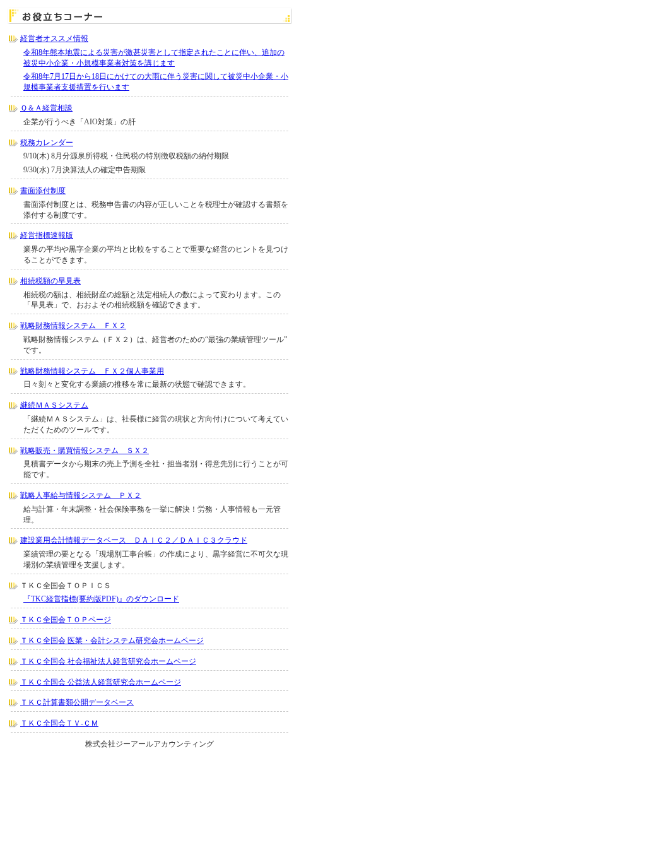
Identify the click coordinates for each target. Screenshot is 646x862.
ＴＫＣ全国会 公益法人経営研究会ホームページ (100, 682)
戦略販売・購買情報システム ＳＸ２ (84, 450)
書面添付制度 (43, 190)
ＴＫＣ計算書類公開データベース (77, 702)
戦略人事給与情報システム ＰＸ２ (80, 495)
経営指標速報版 (46, 235)
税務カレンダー (46, 142)
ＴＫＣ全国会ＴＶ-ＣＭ (59, 723)
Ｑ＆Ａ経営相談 (46, 107)
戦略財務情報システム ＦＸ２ (73, 325)
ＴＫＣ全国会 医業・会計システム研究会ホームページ (112, 640)
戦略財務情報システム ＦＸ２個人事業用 (92, 371)
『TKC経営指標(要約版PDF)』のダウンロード (101, 598)
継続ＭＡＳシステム (54, 405)
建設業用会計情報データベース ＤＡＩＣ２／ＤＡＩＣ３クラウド (133, 540)
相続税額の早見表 (50, 280)
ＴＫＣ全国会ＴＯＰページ (65, 619)
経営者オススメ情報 (54, 38)
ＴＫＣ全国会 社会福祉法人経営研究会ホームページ (108, 661)
